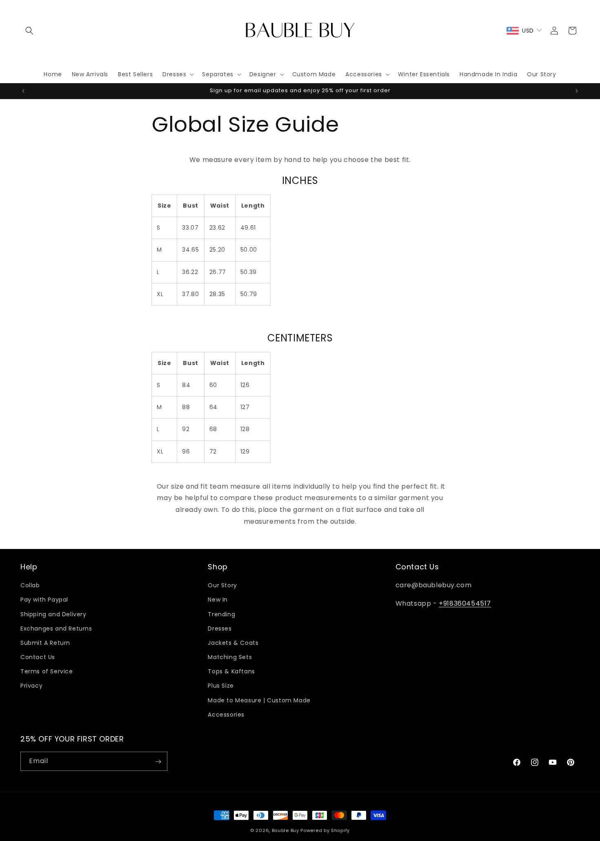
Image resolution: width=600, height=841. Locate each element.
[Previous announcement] (23, 91)
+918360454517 (465, 603)
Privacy (31, 686)
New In (218, 600)
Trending (221, 614)
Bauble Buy (285, 830)
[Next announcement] (577, 91)
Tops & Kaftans (231, 671)
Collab (30, 585)
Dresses (219, 628)
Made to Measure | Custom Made (259, 700)
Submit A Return (45, 643)
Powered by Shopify (325, 830)
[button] (29, 31)
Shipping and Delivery (53, 614)
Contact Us (37, 657)
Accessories (226, 714)
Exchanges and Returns (56, 628)
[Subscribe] (158, 761)
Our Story (222, 585)
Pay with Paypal (44, 600)
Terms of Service (46, 671)
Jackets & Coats (233, 643)
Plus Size (220, 686)
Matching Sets (230, 657)
